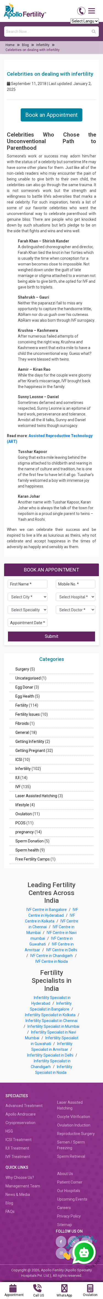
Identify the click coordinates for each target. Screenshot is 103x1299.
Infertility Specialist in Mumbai (53, 1026)
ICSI (18, 759)
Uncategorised (28, 678)
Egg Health (24, 696)
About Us (65, 1173)
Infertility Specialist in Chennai (51, 1020)
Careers (64, 1207)
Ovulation (23, 814)
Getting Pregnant (30, 750)
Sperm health (27, 850)
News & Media (17, 1194)
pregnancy (24, 832)
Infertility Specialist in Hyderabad (51, 1000)
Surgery (22, 669)
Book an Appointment (51, 115)
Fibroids (22, 723)
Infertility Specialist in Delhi (50, 1055)
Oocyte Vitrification (73, 1116)
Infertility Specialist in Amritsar (52, 1047)
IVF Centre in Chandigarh (51, 955)
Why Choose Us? (19, 1177)
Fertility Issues (27, 714)
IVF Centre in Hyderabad (53, 912)
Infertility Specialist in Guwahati (54, 1041)
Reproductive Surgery (76, 1133)
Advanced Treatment (24, 1105)
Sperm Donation (29, 841)
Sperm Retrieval (71, 1156)
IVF (18, 787)
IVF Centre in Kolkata (50, 918)
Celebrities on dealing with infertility (32, 50)
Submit (51, 636)
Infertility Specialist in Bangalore (51, 1006)
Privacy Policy (69, 1216)
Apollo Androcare (20, 1114)
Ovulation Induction (73, 1125)
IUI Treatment (17, 1148)
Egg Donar (24, 687)
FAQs (10, 1211)
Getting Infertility (29, 741)
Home (10, 45)
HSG (9, 1131)
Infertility (42, 45)
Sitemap (64, 1224)
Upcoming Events (72, 1199)
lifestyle (22, 805)
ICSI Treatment (18, 1139)
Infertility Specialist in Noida (53, 1070)
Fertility (21, 705)
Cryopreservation (20, 1122)
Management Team (22, 1186)
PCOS (20, 823)
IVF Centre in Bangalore (47, 909)
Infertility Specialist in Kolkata (50, 1015)
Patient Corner (69, 1182)
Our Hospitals (68, 1190)
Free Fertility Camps (32, 859)
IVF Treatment (17, 1156)
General (22, 732)
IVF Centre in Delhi (61, 950)
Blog (25, 45)
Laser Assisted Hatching (36, 796)
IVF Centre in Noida (51, 961)
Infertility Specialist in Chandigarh (51, 1064)
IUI (17, 778)
